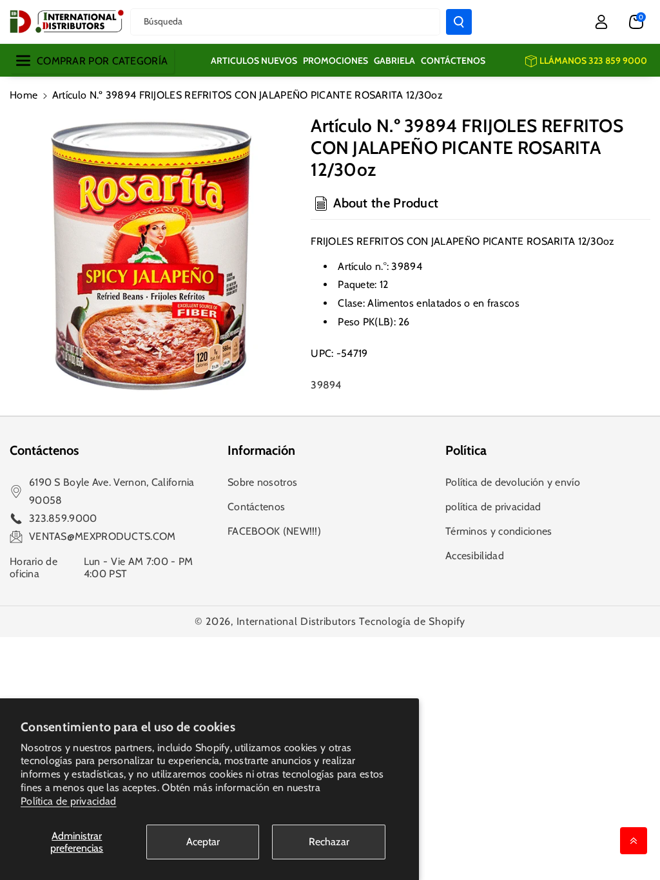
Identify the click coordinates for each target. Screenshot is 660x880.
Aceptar (203, 842)
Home (23, 95)
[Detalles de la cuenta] (601, 22)
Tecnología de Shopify (412, 621)
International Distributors (296, 621)
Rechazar (329, 842)
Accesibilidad (474, 556)
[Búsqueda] (459, 22)
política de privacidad (493, 507)
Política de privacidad (69, 801)
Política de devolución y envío (512, 482)
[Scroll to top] (633, 840)
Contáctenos (256, 507)
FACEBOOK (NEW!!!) (274, 531)
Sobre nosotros (262, 482)
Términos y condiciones (498, 531)
